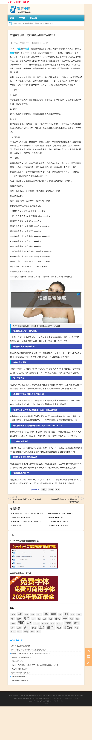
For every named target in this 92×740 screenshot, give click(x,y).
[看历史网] (20, 4)
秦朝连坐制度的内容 (55, 517)
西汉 (13, 631)
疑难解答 (67, 695)
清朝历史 (17, 23)
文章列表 (17, 2)
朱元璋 (36, 623)
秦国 (59, 627)
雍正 (32, 632)
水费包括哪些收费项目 (19, 680)
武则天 (59, 623)
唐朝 (26, 618)
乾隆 (26, 614)
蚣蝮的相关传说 (17, 661)
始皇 (44, 619)
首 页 (10, 2)
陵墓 (27, 48)
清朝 (19, 48)
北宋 (66, 614)
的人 (26, 627)
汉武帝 (68, 623)
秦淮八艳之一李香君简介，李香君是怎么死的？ (29, 649)
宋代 (57, 618)
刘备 (46, 614)
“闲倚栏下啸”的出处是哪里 (21, 657)
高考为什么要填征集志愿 (20, 646)
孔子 (50, 618)
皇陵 (12, 52)
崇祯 (71, 619)
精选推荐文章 (52, 695)
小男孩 (46, 704)
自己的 (68, 627)
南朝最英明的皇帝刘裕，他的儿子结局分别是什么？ (30, 653)
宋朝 (65, 618)
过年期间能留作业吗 (18, 676)
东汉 (13, 614)
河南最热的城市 (17, 525)
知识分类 (26, 2)
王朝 (19, 627)
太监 (39, 619)
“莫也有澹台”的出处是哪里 (21, 517)
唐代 (19, 618)
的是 (34, 627)
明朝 (20, 622)
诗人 (19, 631)
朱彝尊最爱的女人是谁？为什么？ (60, 513)
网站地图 (61, 695)
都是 (26, 631)
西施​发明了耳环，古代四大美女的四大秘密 (27, 513)
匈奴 (60, 614)
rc (17, 43)
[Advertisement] (46, 723)
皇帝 (50, 626)
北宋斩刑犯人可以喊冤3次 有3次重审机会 (26, 521)
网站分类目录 (42, 695)
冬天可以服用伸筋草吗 (19, 669)
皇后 (41, 627)
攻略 (13, 623)
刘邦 (53, 614)
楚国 (52, 623)
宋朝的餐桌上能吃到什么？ (58, 521)
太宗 (33, 619)
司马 (12, 619)
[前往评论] (88, 656)
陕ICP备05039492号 (77, 695)
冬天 (39, 614)
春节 (29, 623)
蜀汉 (76, 628)
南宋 (73, 614)
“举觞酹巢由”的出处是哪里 (58, 525)
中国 (20, 614)
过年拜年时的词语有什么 (20, 672)
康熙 (77, 619)
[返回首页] (88, 650)
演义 (12, 628)
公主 (32, 614)
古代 (79, 614)
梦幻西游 (45, 623)
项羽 (38, 631)
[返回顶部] (88, 662)
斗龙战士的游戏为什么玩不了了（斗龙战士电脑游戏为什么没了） (35, 665)
